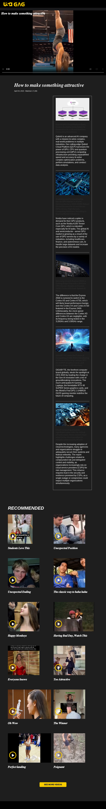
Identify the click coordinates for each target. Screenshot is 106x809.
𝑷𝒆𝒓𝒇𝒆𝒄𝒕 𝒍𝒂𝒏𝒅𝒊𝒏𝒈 (17, 767)
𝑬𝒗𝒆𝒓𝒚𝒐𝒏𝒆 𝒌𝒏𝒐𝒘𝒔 (17, 679)
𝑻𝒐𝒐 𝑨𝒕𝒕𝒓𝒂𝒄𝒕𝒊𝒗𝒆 (62, 679)
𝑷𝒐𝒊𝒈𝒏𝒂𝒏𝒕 (59, 767)
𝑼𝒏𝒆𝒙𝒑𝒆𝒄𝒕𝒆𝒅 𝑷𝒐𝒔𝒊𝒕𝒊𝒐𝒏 (66, 548)
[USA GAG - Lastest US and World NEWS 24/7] (14, 4)
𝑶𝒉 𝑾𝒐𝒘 (13, 723)
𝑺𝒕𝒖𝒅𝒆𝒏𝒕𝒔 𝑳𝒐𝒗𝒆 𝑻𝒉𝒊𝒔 (19, 548)
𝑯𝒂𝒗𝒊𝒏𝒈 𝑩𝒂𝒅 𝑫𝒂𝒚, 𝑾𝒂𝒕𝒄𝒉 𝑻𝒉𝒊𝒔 (70, 635)
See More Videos (53, 784)
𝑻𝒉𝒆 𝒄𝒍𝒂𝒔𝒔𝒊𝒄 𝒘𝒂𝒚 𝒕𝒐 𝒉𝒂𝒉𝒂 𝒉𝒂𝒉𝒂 (70, 592)
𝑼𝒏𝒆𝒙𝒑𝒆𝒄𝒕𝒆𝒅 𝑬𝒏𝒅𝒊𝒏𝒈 (19, 592)
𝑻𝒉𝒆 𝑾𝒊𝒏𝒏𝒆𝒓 (61, 723)
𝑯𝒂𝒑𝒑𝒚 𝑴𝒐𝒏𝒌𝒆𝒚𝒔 (17, 635)
